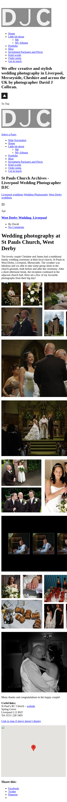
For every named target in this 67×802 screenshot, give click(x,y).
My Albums (21, 42)
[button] (33, 747)
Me (17, 39)
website (31, 706)
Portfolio (13, 45)
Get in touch (15, 61)
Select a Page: (8, 134)
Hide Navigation (17, 140)
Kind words (14, 55)
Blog (11, 48)
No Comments (16, 227)
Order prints (14, 58)
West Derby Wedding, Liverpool (24, 217)
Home (11, 33)
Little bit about (16, 36)
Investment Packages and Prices (25, 52)
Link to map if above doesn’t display (21, 721)
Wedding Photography (36, 194)
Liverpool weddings (12, 194)
